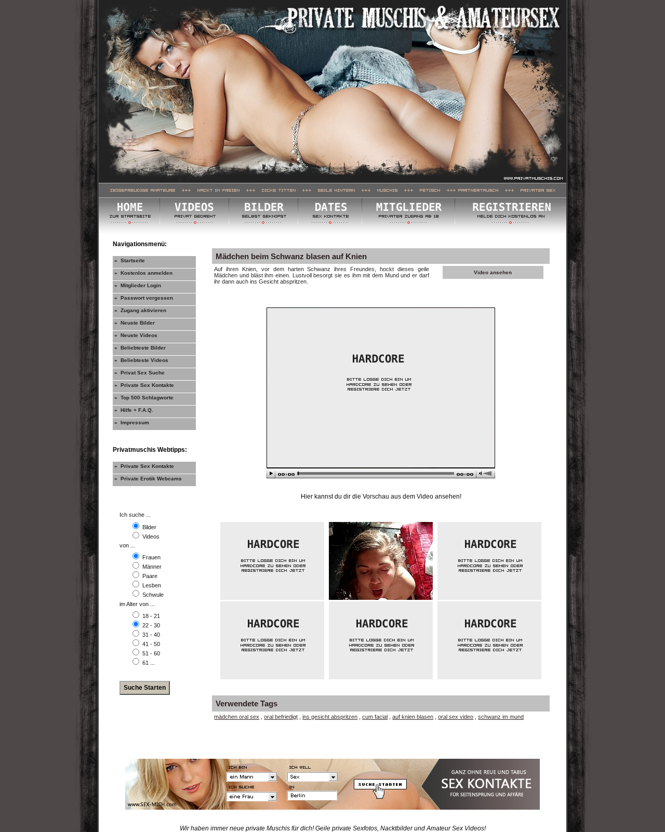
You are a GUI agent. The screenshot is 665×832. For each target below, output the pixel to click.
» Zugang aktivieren (140, 310)
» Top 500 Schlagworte (144, 397)
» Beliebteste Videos (141, 360)
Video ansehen (493, 272)
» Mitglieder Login (137, 285)
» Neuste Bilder (134, 323)
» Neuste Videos (135, 335)
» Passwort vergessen (143, 298)
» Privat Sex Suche (139, 372)
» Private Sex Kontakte (144, 385)
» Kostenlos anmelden (143, 273)
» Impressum (131, 422)
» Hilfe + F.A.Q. (133, 410)
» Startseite (129, 260)
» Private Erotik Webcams (148, 478)
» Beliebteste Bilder (140, 348)
